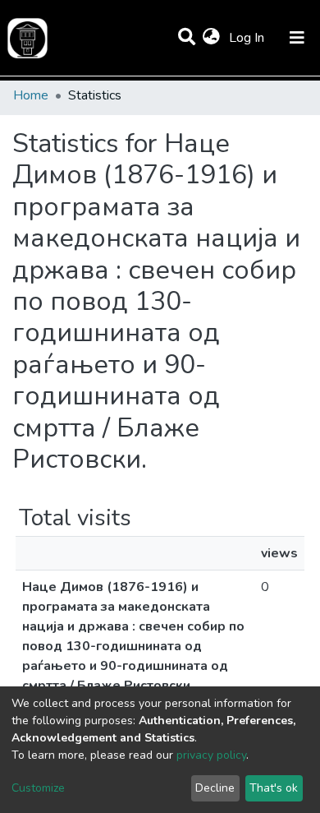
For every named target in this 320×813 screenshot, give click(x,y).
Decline (215, 788)
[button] (211, 38)
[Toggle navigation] (297, 37)
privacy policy (211, 755)
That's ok (273, 788)
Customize (38, 788)
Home (30, 95)
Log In (248, 38)
